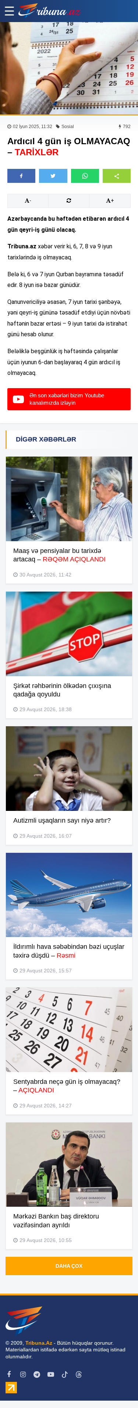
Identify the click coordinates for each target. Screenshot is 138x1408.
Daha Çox (69, 1266)
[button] (117, 175)
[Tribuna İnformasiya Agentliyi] (49, 11)
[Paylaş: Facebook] (21, 176)
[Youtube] (50, 1374)
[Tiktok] (64, 1374)
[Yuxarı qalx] (117, 1387)
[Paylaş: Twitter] (53, 176)
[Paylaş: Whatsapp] (85, 176)
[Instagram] (23, 1374)
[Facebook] (9, 1374)
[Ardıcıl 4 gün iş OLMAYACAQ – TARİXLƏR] (69, 68)
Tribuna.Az (38, 1343)
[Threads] (78, 1374)
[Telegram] (36, 1374)
